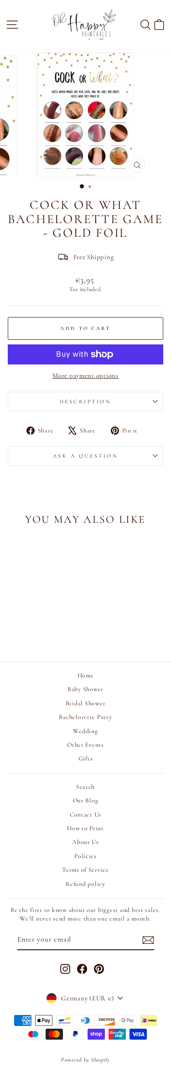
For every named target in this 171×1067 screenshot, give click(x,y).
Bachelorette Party (85, 717)
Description (86, 401)
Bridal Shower (86, 703)
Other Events (85, 745)
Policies (85, 856)
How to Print (85, 828)
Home (86, 675)
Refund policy (85, 884)
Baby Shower (85, 689)
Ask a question (85, 456)
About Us (85, 842)
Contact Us (85, 814)
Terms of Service (85, 870)
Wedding (85, 731)
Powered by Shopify (85, 1060)
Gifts (85, 758)
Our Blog (85, 800)
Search (85, 787)
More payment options (85, 375)
